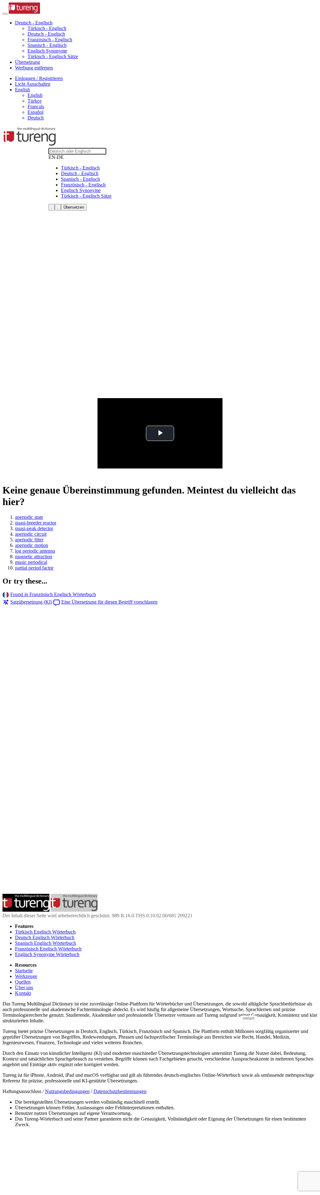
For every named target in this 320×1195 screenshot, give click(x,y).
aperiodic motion (31, 545)
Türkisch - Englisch (47, 28)
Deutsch (36, 117)
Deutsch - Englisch (46, 34)
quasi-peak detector (34, 528)
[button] (33, 22)
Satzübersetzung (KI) (31, 602)
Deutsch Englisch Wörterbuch (44, 937)
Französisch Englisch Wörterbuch (48, 948)
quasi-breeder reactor (35, 522)
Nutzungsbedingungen (67, 1091)
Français (36, 106)
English (35, 95)
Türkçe (35, 101)
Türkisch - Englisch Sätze (53, 56)
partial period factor (34, 567)
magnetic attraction (33, 556)
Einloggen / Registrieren (39, 78)
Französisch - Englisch (50, 39)
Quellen (23, 982)
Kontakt (23, 993)
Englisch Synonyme (47, 50)
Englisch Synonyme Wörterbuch (47, 954)
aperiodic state (29, 517)
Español (35, 112)
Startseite (24, 970)
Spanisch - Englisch (47, 45)
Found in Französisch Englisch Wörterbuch (53, 594)
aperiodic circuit (31, 534)
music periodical (31, 562)
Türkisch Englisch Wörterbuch (45, 931)
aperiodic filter (29, 539)
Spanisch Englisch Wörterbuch (45, 943)
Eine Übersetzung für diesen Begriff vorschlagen (109, 602)
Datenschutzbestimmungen (120, 1091)
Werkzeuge (26, 976)
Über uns (24, 987)
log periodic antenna (35, 551)
